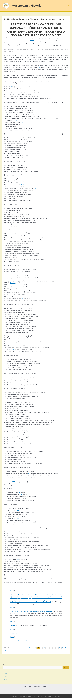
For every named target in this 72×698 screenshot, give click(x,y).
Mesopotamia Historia (26, 5)
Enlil (22, 122)
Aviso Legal (14, 696)
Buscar (5, 664)
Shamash (12, 283)
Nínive (32, 40)
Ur (39, 67)
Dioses (5, 676)
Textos (5, 679)
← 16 (12, 629)
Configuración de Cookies (52, 696)
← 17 (12, 637)
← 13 (12, 590)
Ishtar (13, 349)
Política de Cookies (38, 696)
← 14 (12, 607)
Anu (17, 120)
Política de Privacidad (25, 696)
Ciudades (5, 673)
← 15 (12, 621)
